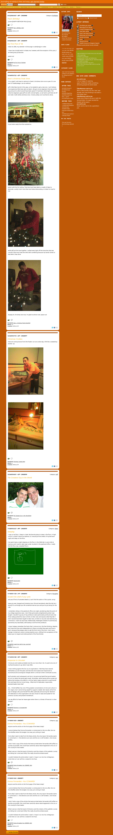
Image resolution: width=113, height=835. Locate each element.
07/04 (71, 60)
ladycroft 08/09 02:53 (82, 53)
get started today (37, 1)
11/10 (63, 48)
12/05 (68, 54)
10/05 (64, 56)
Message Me (65, 30)
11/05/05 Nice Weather (68, 105)
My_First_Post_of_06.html (19, 62)
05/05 (63, 58)
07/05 (71, 56)
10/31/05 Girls (65, 107)
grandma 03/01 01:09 (82, 58)
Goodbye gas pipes (85, 25)
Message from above (85, 27)
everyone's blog (83, 18)
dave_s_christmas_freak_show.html (21, 323)
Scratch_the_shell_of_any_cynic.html (22, 644)
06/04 (64, 63)
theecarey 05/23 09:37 (82, 62)
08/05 (67, 56)
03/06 (70, 52)
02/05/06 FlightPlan (67, 93)
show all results (93, 18)
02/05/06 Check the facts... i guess (67, 95)
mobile (10, 4)
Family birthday (84, 37)
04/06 (67, 52)
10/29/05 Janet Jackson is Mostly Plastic (68, 114)
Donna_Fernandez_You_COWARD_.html (22, 823)
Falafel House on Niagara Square (89, 43)
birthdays (55, 15)
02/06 (63, 54)
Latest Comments (66, 40)
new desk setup (84, 31)
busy (81, 39)
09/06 (65, 50)
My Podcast (65, 34)
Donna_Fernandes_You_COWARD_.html (22, 765)
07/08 (65, 48)
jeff (57, 474)
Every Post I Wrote (67, 38)
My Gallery (64, 36)
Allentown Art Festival (86, 35)
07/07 (68, 48)
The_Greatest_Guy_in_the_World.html (22, 515)
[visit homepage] (3, 4)
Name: (16, 4)
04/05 (65, 58)
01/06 (66, 54)
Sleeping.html (16, 580)
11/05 (71, 54)
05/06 (64, 52)
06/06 (71, 50)
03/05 (69, 58)
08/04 (67, 60)
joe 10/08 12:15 (81, 61)
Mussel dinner (84, 41)
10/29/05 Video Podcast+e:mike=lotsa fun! (67, 110)
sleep (56, 528)
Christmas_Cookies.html (19, 461)
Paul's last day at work (86, 33)
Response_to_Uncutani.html (20, 707)
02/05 (64, 60)
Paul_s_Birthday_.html (18, 28)
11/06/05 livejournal (67, 103)
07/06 (68, 50)
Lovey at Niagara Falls (86, 29)
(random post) (81, 45)
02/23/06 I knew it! (66, 88)
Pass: (37, 4)
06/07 (70, 48)
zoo (57, 657)
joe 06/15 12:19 (81, 56)
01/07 (73, 48)
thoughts (55, 593)
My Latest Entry (66, 33)
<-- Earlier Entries (12, 832)
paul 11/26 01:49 (81, 64)
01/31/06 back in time (67, 98)
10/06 (63, 50)
